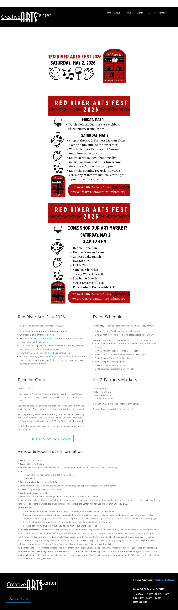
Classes (152, 13)
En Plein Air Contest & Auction (51, 438)
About (117, 13)
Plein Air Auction (27, 345)
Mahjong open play (43, 353)
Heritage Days (54, 356)
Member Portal (18, 599)
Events (140, 13)
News (128, 13)
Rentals (162, 13)
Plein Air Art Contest (43, 338)
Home (108, 13)
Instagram (170, 580)
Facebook (160, 580)
